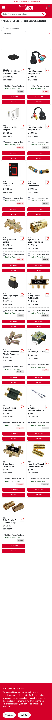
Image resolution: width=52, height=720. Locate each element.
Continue (9, 715)
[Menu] (3, 7)
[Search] (43, 14)
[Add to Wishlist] (22, 70)
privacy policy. (23, 701)
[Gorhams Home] (26, 7)
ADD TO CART (14, 97)
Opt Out (24, 715)
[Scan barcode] (49, 14)
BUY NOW (13, 102)
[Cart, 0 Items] (47, 7)
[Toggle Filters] (49, 33)
